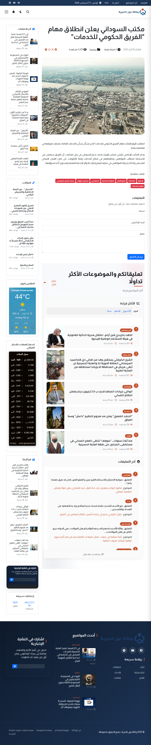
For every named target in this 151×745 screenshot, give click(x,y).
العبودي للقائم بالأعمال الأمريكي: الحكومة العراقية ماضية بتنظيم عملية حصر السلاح (19, 96)
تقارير (142, 678)
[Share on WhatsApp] (49, 49)
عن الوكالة (76, 730)
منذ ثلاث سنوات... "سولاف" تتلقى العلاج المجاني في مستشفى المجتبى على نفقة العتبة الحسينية (101, 442)
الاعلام (140, 180)
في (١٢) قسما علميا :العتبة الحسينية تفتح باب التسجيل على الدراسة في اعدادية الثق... (19, 39)
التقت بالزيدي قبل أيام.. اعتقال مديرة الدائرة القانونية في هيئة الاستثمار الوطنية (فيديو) (100, 337)
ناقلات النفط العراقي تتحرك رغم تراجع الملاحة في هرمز (19, 161)
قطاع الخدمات (137, 186)
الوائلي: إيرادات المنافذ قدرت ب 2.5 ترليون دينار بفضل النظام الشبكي (100, 393)
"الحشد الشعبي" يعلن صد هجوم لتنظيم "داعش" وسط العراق (100, 418)
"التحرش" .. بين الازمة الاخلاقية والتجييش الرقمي (19, 133)
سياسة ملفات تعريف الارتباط (21, 730)
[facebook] (141, 650)
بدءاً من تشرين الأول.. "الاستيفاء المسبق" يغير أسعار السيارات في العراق (18, 116)
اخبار (143, 667)
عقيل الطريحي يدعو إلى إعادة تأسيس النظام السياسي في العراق (91, 514)
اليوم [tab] (135, 311)
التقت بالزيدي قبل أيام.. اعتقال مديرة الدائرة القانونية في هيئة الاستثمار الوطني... (19, 470)
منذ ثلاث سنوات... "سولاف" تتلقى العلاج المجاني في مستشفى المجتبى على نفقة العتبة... (18, 545)
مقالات (117, 678)
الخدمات (131, 180)
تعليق (142, 234)
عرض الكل (53, 282)
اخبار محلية (139, 672)
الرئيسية (144, 3)
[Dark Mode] (21, 12)
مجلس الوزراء (82, 180)
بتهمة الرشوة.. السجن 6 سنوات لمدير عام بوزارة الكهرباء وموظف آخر (18, 77)
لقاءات (117, 672)
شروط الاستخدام (62, 730)
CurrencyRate (29, 447)
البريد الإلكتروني (138, 222)
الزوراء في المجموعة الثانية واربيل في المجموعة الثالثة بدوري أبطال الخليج (19, 59)
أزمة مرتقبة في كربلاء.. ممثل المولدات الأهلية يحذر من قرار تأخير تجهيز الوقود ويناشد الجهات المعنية (93, 539)
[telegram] (124, 650)
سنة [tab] (109, 311)
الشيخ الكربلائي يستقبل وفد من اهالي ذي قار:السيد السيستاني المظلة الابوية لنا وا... (19, 491)
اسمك (142, 211)
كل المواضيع (131, 3)
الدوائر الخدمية (108, 180)
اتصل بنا (115, 3)
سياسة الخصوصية (44, 730)
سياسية (93, 49)
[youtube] (132, 650)
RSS (107, 3)
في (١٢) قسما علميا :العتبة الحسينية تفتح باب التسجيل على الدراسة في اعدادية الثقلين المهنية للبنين (68, 654)
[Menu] (6, 12)
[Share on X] (52, 49)
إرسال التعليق (136, 256)
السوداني (95, 180)
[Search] (28, 12)
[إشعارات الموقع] (14, 12)
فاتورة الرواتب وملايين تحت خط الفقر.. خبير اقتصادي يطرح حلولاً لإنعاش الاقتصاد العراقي (93, 490)
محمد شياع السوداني (65, 180)
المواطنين (121, 180)
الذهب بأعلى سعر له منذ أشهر (19, 147)
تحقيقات (117, 667)
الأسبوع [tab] (127, 311)
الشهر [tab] (117, 311)
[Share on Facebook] (56, 49)
